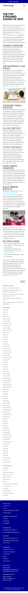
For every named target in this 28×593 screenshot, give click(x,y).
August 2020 (6, 389)
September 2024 (7, 330)
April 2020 (5, 398)
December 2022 (7, 378)
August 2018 (6, 444)
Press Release (6, 479)
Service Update (7, 486)
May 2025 (5, 312)
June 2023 (5, 364)
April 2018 (5, 453)
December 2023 (7, 351)
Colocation (7, 554)
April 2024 (5, 341)
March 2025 (6, 316)
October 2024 (6, 328)
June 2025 (5, 310)
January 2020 (6, 405)
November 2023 (7, 353)
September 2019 (7, 414)
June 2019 (5, 421)
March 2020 (6, 401)
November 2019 (7, 410)
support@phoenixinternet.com (12, 532)
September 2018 (7, 441)
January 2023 (6, 375)
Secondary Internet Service (10, 484)
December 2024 (7, 323)
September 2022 (7, 385)
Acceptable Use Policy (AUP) (11, 510)
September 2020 (7, 387)
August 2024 (6, 332)
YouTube (5, 495)
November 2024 (7, 325)
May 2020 (5, 396)
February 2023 (6, 373)
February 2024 (6, 346)
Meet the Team (7, 477)
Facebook (6, 521)
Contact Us (7, 506)
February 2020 (6, 403)
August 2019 (6, 416)
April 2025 (5, 314)
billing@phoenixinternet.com (11, 540)
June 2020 (5, 394)
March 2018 (6, 455)
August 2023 (6, 360)
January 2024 (6, 348)
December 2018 (7, 435)
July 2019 (5, 419)
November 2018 (7, 437)
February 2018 (6, 457)
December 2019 (7, 407)
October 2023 (6, 355)
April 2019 (5, 426)
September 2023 (7, 357)
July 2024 (5, 335)
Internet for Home (7, 475)
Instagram (6, 523)
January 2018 (6, 460)
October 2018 (6, 439)
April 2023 (5, 369)
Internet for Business (8, 472)
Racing (4, 481)
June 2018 (5, 448)
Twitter (6, 518)
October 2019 (6, 412)
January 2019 (6, 432)
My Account (7, 542)
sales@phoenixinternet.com (10, 571)
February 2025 (6, 319)
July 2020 (5, 391)
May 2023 (5, 366)
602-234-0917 (7, 530)
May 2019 (5, 423)
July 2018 (5, 446)
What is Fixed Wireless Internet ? (11, 288)
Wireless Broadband (8, 493)
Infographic (6, 468)
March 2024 (6, 344)
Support (6, 558)
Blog (5, 556)
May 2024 (5, 339)
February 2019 (6, 430)
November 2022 (7, 380)
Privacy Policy (7, 512)
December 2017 (7, 462)
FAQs (5, 508)
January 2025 (6, 321)
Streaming (5, 488)
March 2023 (6, 371)
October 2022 (6, 382)
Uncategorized (7, 490)
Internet (5, 470)
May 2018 (5, 451)
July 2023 (5, 362)
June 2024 (5, 337)
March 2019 (6, 428)
